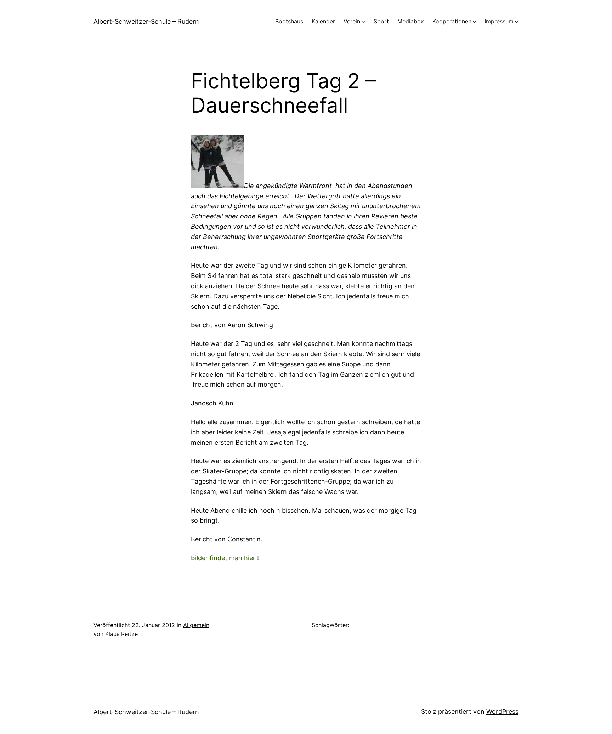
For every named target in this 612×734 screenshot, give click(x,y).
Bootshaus (289, 21)
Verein (352, 21)
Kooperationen (451, 21)
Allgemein (196, 624)
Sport (381, 21)
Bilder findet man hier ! (225, 558)
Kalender (323, 21)
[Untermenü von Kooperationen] (474, 21)
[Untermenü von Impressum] (516, 21)
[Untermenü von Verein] (363, 21)
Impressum (499, 21)
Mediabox (410, 21)
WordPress (502, 711)
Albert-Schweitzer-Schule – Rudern (146, 21)
